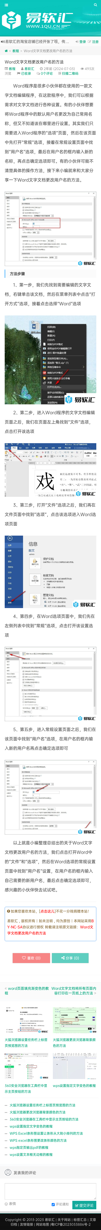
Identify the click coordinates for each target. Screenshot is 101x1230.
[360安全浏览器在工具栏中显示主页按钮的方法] (26, 1065)
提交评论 (85, 1205)
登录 (82, 41)
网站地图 (42, 1224)
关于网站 (64, 1219)
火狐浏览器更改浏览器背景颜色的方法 (38, 1112)
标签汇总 (80, 1219)
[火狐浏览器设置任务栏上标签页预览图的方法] (26, 1019)
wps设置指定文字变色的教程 (31, 1126)
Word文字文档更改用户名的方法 (34, 61)
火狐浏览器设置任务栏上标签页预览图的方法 (42, 1105)
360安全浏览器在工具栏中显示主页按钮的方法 (44, 1119)
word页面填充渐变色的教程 (27, 990)
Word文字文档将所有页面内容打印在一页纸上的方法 (73, 990)
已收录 (26, 73)
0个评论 (47, 73)
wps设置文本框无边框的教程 (31, 1154)
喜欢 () (34, 957)
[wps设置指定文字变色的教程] (74, 1065)
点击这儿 (47, 911)
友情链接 (26, 1224)
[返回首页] (6, 50)
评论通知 (62, 1204)
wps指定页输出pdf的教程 (29, 1147)
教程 (15, 50)
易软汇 (29, 68)
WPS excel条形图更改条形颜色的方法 (38, 1140)
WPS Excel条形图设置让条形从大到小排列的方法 (46, 1133)
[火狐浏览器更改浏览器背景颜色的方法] (74, 1019)
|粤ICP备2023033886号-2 (70, 1224)
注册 (95, 41)
